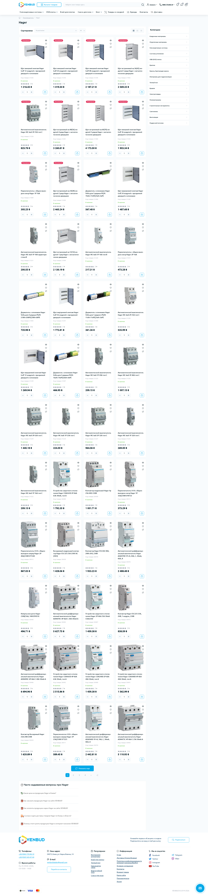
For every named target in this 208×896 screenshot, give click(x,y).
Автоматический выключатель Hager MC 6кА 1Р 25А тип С (66, 434)
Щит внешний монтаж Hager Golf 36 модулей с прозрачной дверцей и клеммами (130, 132)
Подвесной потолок (157, 123)
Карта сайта (121, 875)
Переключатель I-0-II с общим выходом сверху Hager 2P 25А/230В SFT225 (65, 736)
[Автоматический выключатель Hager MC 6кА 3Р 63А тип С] (34, 416)
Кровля (152, 88)
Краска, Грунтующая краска (159, 71)
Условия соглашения (125, 866)
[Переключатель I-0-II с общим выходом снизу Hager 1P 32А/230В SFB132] (131, 474)
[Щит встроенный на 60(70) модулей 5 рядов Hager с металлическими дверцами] (98, 113)
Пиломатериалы (155, 100)
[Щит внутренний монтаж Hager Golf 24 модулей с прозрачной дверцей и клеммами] (131, 174)
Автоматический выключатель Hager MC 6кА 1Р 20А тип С (98, 374)
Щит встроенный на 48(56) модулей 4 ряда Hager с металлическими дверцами (65, 132)
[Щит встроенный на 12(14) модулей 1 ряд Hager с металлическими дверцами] (66, 236)
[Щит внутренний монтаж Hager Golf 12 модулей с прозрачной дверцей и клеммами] (34, 356)
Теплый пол (154, 82)
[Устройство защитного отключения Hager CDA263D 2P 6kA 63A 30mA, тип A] (66, 474)
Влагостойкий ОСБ (96, 871)
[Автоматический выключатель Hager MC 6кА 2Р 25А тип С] (131, 296)
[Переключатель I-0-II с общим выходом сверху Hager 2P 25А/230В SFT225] (66, 718)
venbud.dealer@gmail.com (57, 862)
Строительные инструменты (159, 105)
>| (97, 775)
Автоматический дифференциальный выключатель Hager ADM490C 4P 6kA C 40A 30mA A (33, 676)
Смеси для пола (84, 12)
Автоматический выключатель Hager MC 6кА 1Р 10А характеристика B (34, 254)
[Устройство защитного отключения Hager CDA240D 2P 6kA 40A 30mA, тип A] (98, 658)
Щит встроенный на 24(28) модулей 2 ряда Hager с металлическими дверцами (65, 193)
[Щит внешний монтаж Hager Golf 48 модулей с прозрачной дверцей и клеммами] (98, 52)
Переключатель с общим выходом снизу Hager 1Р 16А (33, 192)
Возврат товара (123, 872)
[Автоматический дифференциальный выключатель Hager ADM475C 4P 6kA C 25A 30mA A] (131, 718)
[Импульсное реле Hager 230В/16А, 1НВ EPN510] (34, 597)
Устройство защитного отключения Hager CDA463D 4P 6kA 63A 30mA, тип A (65, 676)
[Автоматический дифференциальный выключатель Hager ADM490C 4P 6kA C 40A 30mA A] (34, 658)
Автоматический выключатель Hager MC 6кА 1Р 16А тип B (98, 253)
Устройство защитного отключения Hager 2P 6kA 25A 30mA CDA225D (97, 616)
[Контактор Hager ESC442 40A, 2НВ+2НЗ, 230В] (98, 534)
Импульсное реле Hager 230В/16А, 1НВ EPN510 (30, 615)
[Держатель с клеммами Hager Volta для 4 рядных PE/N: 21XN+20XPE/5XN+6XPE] (34, 296)
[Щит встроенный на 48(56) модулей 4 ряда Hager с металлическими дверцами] (66, 113)
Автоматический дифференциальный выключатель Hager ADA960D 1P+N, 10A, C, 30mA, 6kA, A (98, 738)
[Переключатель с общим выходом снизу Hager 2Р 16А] (131, 236)
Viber (177, 859)
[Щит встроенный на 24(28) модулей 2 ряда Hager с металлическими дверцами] (66, 174)
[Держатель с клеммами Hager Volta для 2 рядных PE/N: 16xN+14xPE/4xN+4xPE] (66, 356)
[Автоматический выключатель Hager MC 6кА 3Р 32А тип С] (98, 416)
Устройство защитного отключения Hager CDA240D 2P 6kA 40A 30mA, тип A (97, 676)
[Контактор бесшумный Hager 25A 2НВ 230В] (34, 718)
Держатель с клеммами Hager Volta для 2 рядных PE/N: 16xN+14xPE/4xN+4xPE (65, 375)
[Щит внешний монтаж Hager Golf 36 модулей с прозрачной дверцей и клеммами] (131, 113)
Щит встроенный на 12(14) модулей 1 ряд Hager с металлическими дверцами (66, 254)
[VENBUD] (61, 839)
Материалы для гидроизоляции (161, 77)
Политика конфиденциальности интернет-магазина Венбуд (129, 862)
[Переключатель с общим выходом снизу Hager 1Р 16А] (34, 174)
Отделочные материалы (158, 42)
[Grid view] (133, 30)
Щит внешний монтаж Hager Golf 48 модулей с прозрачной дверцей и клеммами (97, 70)
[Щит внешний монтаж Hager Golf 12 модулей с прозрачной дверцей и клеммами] (34, 52)
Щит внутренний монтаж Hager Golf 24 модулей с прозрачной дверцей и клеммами (130, 193)
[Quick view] (46, 40)
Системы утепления (157, 53)
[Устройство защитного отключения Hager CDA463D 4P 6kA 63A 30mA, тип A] (66, 658)
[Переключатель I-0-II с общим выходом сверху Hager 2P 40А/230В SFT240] (34, 534)
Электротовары (155, 94)
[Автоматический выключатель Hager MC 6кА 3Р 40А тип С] (131, 356)
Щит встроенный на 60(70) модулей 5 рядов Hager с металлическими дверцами (98, 132)
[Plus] (31, 92)
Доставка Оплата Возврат (127, 858)
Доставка (158, 12)
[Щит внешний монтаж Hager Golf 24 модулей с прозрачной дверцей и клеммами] (66, 52)
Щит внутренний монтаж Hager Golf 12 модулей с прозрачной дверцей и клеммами (33, 375)
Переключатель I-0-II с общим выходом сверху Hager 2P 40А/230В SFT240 (33, 553)
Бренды (133, 12)
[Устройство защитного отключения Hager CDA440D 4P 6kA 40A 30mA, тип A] (131, 658)
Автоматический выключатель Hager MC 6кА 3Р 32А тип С (98, 434)
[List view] (137, 30)
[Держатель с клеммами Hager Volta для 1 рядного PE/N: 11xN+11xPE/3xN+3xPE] (98, 296)
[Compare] (46, 47)
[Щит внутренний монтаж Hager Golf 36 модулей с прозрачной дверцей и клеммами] (66, 296)
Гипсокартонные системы (31, 12)
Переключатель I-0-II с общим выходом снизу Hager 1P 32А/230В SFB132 (130, 493)
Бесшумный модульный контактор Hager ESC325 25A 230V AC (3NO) (66, 553)
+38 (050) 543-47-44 (26, 857)
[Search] (143, 4)
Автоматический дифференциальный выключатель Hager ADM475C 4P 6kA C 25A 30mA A (130, 736)
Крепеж (152, 65)
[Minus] (23, 92)
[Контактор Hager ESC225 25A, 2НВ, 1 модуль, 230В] (131, 597)
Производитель (28, 18)
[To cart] (45, 92)
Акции (119, 882)
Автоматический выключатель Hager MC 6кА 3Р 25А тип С (33, 131)
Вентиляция (154, 117)
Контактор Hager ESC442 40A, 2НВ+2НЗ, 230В (97, 552)
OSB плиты (51, 12)
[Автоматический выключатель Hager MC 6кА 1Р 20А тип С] (98, 356)
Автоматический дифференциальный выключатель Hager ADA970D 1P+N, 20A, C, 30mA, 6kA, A (130, 555)
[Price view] (141, 30)
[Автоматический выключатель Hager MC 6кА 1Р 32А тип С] (131, 416)
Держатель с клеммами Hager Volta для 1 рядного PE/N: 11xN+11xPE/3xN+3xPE (97, 314)
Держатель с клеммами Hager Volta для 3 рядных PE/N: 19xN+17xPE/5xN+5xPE (97, 193)
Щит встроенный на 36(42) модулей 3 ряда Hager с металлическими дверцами (130, 70)
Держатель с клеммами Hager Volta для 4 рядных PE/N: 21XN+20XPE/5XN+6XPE (33, 314)
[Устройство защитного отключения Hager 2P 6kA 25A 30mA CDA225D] (98, 597)
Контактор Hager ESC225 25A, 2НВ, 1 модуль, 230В (130, 615)
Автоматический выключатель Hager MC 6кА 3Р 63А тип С (33, 434)
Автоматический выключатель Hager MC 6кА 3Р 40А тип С (130, 374)
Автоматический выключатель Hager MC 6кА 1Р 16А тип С (33, 492)
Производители (123, 878)
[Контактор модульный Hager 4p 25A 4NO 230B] (98, 474)
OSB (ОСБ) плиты (155, 59)
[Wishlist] (46, 43)
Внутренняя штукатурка (95, 855)
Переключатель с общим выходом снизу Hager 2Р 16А (130, 253)
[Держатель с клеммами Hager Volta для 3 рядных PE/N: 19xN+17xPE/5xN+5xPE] (98, 174)
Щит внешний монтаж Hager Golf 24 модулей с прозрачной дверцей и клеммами (65, 70)
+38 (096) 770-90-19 (26, 854)
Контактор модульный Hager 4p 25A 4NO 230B (98, 492)
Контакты (144, 12)
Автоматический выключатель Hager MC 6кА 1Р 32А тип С (130, 434)
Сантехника (154, 111)
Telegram (178, 855)
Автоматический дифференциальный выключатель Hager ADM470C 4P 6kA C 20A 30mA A (66, 616)
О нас (119, 855)
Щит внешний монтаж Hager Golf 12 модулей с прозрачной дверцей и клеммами (33, 70)
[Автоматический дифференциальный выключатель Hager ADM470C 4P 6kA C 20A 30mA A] (66, 597)
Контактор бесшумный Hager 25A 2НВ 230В (32, 735)
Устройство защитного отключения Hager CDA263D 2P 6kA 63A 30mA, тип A (65, 493)
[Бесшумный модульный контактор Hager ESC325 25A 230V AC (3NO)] (66, 534)
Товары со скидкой (116, 12)
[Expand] (187, 36)
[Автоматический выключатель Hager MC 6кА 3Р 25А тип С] (34, 113)
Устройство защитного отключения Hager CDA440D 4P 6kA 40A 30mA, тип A (130, 676)
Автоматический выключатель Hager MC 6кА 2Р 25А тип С (130, 313)
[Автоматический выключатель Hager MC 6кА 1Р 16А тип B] (98, 236)
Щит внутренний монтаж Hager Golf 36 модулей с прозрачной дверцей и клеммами (65, 314)
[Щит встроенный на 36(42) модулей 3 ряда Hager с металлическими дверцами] (131, 52)
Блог (98, 12)
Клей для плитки (67, 12)
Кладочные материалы (158, 36)
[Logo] (27, 4)
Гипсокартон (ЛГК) (96, 867)
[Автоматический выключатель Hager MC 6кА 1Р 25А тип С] (66, 416)
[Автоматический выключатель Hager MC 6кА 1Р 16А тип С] (34, 474)
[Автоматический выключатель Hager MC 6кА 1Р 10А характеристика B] (34, 236)
